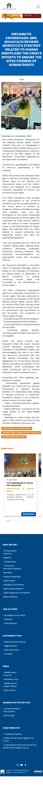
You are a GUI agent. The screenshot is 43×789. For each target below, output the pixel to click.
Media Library (10, 683)
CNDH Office (9, 580)
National (8, 619)
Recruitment (9, 711)
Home (22, 79)
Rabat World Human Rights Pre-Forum (18, 739)
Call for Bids (8, 715)
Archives (8, 654)
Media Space (10, 672)
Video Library (9, 690)
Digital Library (10, 646)
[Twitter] (17, 765)
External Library (11, 650)
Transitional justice (13, 734)
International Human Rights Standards (21, 432)
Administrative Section (16, 702)
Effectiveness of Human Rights (17, 428)
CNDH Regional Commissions (16, 592)
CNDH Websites (11, 728)
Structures (9, 565)
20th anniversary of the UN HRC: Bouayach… (20, 484)
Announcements (12, 708)
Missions (7, 557)
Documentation (12, 635)
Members (7, 572)
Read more (28, 514)
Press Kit (7, 675)
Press (6, 666)
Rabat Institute (10, 596)
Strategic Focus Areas (14, 615)
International (10, 623)
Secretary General (12, 568)
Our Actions (10, 609)
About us (7, 553)
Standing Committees (13, 584)
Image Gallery (10, 686)
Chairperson (10, 561)
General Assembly (12, 576)
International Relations (14, 437)
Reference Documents (15, 641)
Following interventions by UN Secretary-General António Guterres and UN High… (20, 497)
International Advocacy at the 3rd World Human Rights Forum (19, 746)
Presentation (10, 550)
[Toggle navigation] (38, 6)
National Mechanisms (13, 588)
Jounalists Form (10, 679)
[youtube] (21, 765)
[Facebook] (25, 765)
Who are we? (10, 544)
